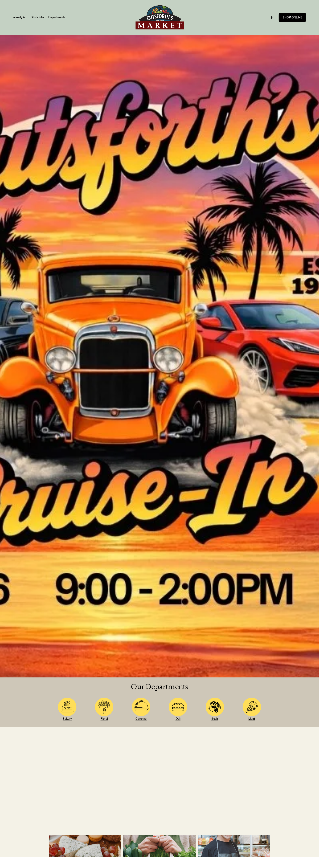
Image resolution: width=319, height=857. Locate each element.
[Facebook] (272, 17)
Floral (104, 718)
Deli (178, 718)
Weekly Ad (19, 17)
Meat (251, 718)
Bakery (67, 718)
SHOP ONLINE (292, 17)
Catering (141, 718)
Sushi (214, 718)
